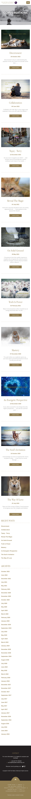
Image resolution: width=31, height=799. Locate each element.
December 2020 (6, 593)
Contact (22, 791)
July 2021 (4, 582)
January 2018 (5, 681)
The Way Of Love (6, 558)
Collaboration (5, 530)
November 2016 (6, 716)
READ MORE (15, 67)
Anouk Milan (12, 789)
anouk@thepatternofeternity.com (16, 762)
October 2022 (5, 571)
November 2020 (6, 596)
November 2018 (6, 653)
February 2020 (5, 617)
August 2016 (5, 723)
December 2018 (6, 649)
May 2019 (4, 635)
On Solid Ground (6, 540)
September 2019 (6, 628)
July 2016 (4, 727)
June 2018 (4, 667)
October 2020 (5, 600)
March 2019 (4, 642)
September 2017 (6, 695)
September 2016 (6, 720)
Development (21, 787)
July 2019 (4, 631)
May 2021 (4, 585)
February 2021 (5, 589)
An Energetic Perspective (9, 551)
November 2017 (6, 688)
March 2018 (4, 674)
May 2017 (4, 706)
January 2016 (5, 734)
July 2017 (4, 699)
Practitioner (9, 787)
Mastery (3, 547)
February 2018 (5, 677)
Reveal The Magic (6, 537)
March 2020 (4, 614)
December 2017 (6, 684)
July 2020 (4, 603)
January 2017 (5, 713)
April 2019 (4, 639)
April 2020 (4, 610)
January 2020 (5, 621)
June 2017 (4, 702)
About (20, 784)
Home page (12, 784)
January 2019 (5, 646)
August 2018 (5, 660)
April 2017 (4, 709)
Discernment (5, 526)
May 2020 (4, 607)
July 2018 (4, 663)
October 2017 (5, 692)
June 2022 (4, 575)
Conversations (11, 791)
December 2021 (6, 578)
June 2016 (4, 730)
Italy (21, 789)
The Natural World (15, 786)
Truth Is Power (5, 544)
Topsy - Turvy (5, 533)
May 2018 (4, 670)
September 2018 (6, 656)
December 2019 (6, 624)
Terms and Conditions (15, 795)
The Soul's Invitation (7, 554)
